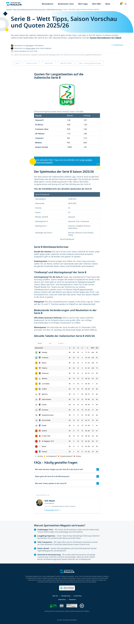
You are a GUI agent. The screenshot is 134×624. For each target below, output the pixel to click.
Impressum (72, 599)
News (107, 4)
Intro (17, 63)
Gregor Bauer (30, 48)
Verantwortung (65, 596)
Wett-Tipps (83, 4)
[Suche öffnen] (126, 4)
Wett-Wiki (96, 4)
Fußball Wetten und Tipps (54, 9)
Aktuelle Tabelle (66, 63)
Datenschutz (62, 599)
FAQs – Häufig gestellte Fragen (90, 63)
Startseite (9, 9)
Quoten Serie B (31, 63)
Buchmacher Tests (66, 4)
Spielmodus (48, 63)
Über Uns (55, 596)
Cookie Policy (78, 596)
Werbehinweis (118, 45)
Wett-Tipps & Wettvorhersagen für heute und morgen (29, 9)
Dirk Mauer (29, 45)
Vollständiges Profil (51, 510)
